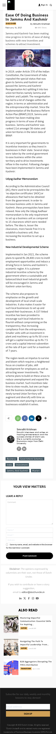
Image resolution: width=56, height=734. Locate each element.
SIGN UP (28, 714)
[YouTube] (37, 598)
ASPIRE (24, 628)
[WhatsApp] (18, 418)
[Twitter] (24, 598)
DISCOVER (11, 24)
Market (36, 470)
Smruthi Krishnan (41, 24)
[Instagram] (33, 598)
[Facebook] (25, 418)
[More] (45, 418)
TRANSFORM (26, 668)
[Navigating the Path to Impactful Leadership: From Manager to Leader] (11, 647)
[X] (39, 418)
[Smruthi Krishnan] (10, 439)
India (9, 464)
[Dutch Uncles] (11, 5)
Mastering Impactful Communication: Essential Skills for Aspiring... (35, 621)
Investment (22, 464)
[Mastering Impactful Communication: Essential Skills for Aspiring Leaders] (11, 624)
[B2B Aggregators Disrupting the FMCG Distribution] (11, 667)
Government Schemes (31, 459)
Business (11, 459)
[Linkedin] (32, 418)
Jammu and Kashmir (17, 470)
